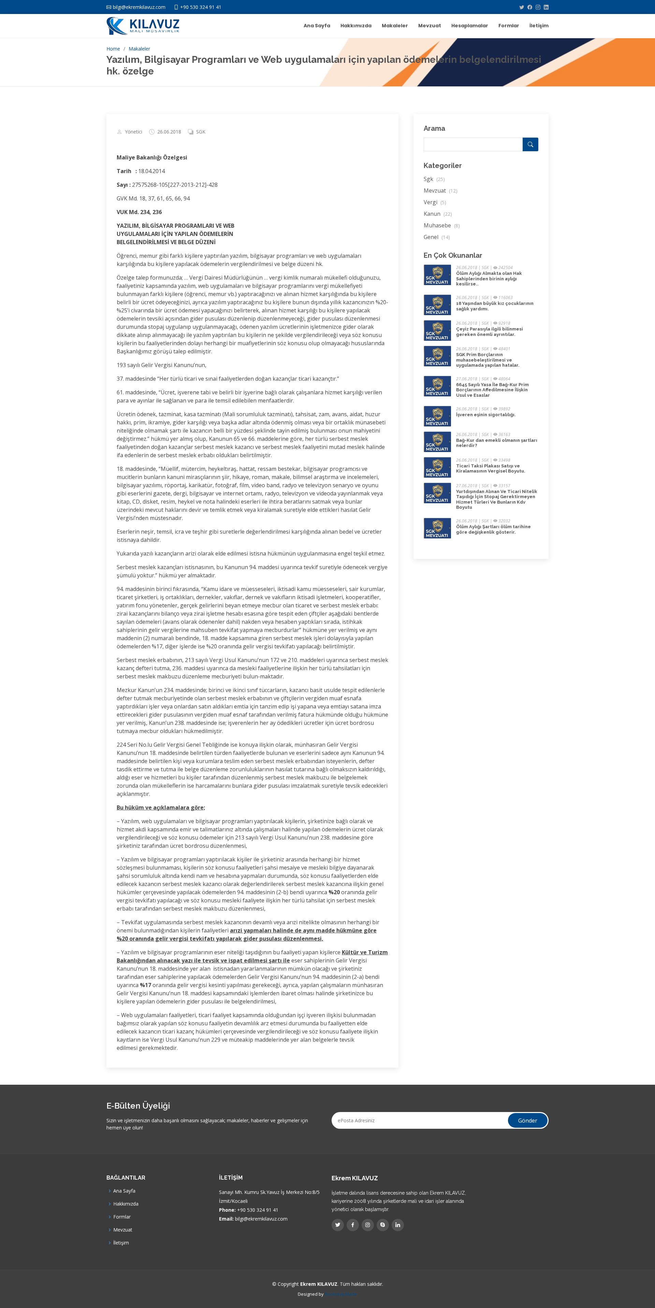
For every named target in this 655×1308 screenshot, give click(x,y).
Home (113, 48)
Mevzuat (429, 25)
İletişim (539, 25)
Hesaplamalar (469, 25)
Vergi (435, 202)
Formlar (508, 25)
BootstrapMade (341, 1294)
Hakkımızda (356, 25)
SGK (200, 131)
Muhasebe (442, 225)
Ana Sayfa (317, 25)
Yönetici (133, 131)
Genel (437, 237)
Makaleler (395, 25)
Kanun (438, 213)
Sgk (434, 179)
